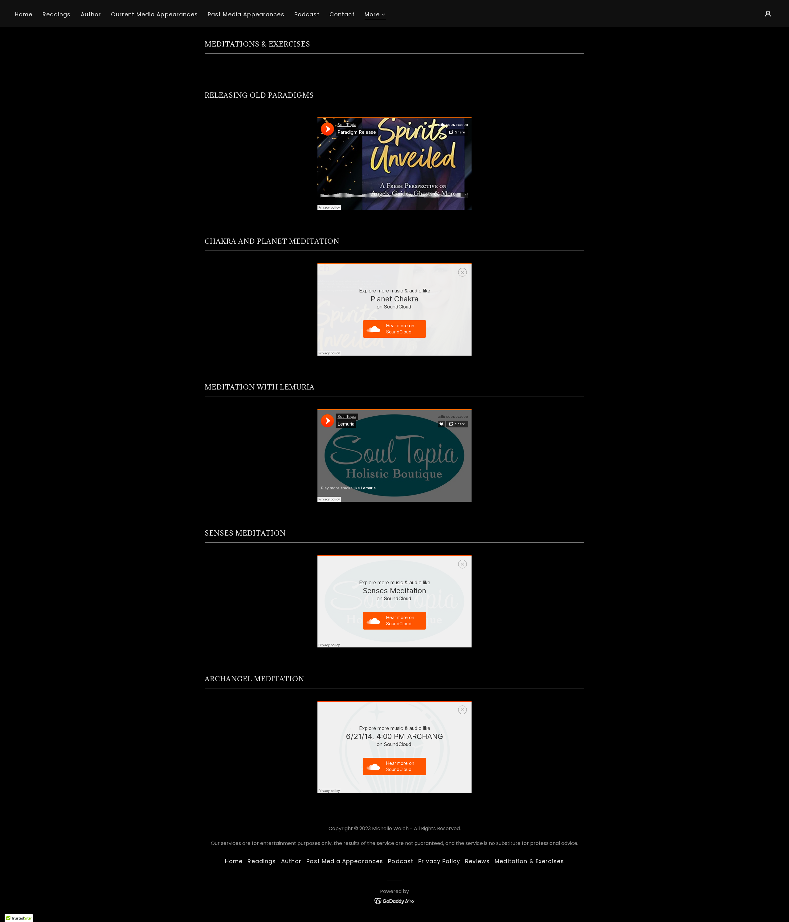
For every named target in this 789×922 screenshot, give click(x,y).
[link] (394, 900)
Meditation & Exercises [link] (529, 861)
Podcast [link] (307, 14)
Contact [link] (342, 14)
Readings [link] (57, 14)
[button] (375, 15)
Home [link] (24, 14)
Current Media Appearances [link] (154, 14)
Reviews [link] (477, 861)
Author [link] (91, 14)
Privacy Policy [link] (439, 861)
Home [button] (234, 861)
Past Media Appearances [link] (246, 14)
